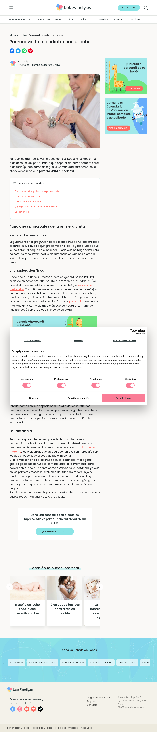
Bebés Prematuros (73, 662)
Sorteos (118, 19)
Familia (82, 19)
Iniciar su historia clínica (30, 196)
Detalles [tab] (78, 340)
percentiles (76, 301)
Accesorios (16, 662)
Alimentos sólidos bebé (42, 662)
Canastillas (102, 19)
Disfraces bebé (127, 662)
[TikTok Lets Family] (40, 709)
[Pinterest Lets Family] (33, 709)
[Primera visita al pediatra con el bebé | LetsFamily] (73, 5)
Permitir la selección (78, 398)
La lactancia (22, 211)
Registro (91, 701)
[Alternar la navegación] (11, 7)
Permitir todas (123, 398)
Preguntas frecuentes (98, 697)
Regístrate (128, 7)
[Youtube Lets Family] (26, 709)
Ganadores (134, 19)
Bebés (58, 19)
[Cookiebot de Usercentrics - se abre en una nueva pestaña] (131, 331)
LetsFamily (14, 35)
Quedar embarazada (21, 19)
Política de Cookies (42, 727)
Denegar (33, 398)
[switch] (61, 385)
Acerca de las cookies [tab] (124, 340)
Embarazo (44, 19)
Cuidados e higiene (101, 662)
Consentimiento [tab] (32, 340)
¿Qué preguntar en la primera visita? (36, 206)
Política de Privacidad (66, 727)
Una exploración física (29, 201)
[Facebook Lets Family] (12, 709)
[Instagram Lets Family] (19, 709)
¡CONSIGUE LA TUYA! (54, 531)
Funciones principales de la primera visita (38, 191)
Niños (70, 19)
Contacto (92, 704)
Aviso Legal (86, 727)
